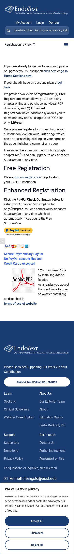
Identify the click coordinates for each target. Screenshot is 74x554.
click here (50, 71)
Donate (54, 23)
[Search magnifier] (8, 30)
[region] (37, 518)
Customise (36, 533)
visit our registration (27, 177)
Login (40, 23)
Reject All (37, 544)
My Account (23, 23)
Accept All (37, 521)
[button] (66, 44)
